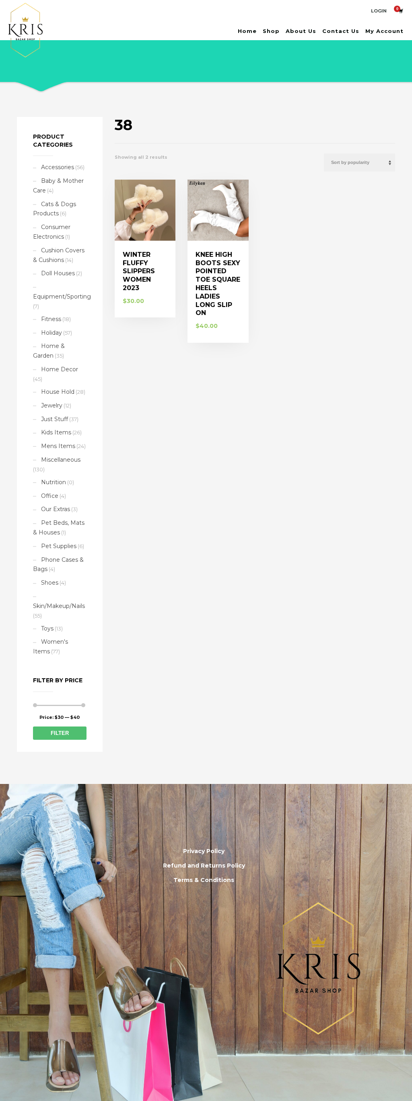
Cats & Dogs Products (54, 209)
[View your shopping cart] (400, 11)
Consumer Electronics (51, 231)
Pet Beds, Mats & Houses (58, 527)
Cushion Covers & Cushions (58, 255)
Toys (47, 628)
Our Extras (55, 509)
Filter (60, 733)
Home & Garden (49, 350)
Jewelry (51, 405)
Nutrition (53, 482)
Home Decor (59, 369)
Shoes (49, 582)
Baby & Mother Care (58, 185)
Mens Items (58, 446)
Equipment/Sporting (62, 296)
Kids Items (56, 432)
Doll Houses (58, 273)
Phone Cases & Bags (58, 564)
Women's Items (50, 646)
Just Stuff (54, 419)
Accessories (57, 167)
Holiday (51, 332)
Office (49, 495)
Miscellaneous (60, 459)
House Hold (57, 391)
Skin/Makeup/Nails (59, 606)
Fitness (51, 319)
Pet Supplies (58, 546)
